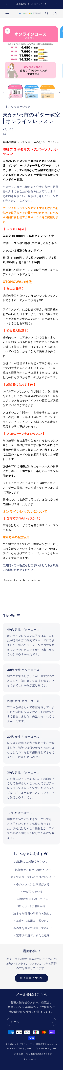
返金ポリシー (24, 1048)
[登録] (52, 1022)
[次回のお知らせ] (56, 4)
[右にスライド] (59, 92)
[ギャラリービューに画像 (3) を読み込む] (47, 92)
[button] (7, 13)
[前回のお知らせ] (6, 4)
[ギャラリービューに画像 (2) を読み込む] (31, 92)
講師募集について (31, 978)
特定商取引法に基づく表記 (39, 1054)
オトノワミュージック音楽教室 (30, 1044)
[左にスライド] (3, 92)
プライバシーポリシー (45, 1048)
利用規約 (18, 1054)
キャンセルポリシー (33, 1059)
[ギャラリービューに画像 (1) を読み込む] (15, 92)
